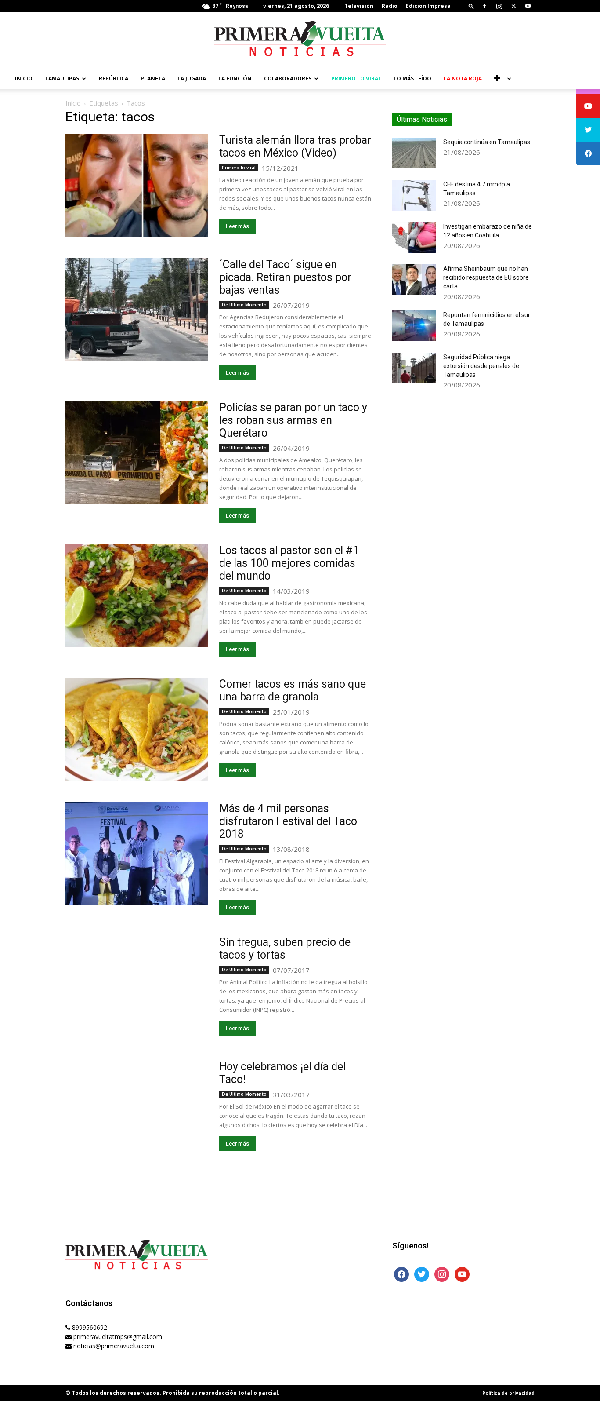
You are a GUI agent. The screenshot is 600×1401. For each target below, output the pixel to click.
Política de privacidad (508, 1393)
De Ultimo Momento (244, 305)
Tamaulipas (62, 78)
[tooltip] (588, 106)
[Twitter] (513, 6)
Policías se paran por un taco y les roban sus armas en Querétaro (293, 420)
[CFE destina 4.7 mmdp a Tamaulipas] (414, 195)
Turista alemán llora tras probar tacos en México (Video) (295, 146)
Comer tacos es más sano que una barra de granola (292, 690)
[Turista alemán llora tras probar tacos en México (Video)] (136, 185)
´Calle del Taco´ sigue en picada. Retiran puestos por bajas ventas (285, 277)
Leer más (237, 226)
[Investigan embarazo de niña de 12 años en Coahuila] (414, 237)
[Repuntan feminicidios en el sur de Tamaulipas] (414, 325)
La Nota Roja (463, 78)
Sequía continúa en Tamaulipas (486, 142)
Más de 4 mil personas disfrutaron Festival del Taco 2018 (288, 821)
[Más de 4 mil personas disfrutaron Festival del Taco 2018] (136, 853)
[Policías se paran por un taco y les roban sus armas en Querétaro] (136, 452)
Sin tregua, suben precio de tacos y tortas (285, 948)
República (113, 78)
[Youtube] (528, 6)
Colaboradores (287, 78)
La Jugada (191, 78)
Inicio (24, 78)
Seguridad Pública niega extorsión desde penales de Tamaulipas (481, 366)
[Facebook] (484, 6)
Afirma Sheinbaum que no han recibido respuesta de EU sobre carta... (486, 277)
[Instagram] (499, 6)
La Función (235, 78)
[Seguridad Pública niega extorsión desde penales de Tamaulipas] (414, 368)
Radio (390, 6)
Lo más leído (412, 78)
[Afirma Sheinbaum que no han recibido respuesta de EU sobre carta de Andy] (414, 279)
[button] (471, 6)
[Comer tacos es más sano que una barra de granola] (136, 729)
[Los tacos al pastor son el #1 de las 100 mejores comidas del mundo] (136, 595)
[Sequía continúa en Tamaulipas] (414, 153)
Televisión (358, 6)
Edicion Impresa (428, 6)
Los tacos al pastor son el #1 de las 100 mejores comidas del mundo (289, 563)
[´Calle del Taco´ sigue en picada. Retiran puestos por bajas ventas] (136, 309)
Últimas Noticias (422, 119)
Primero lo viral (356, 78)
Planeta (153, 78)
